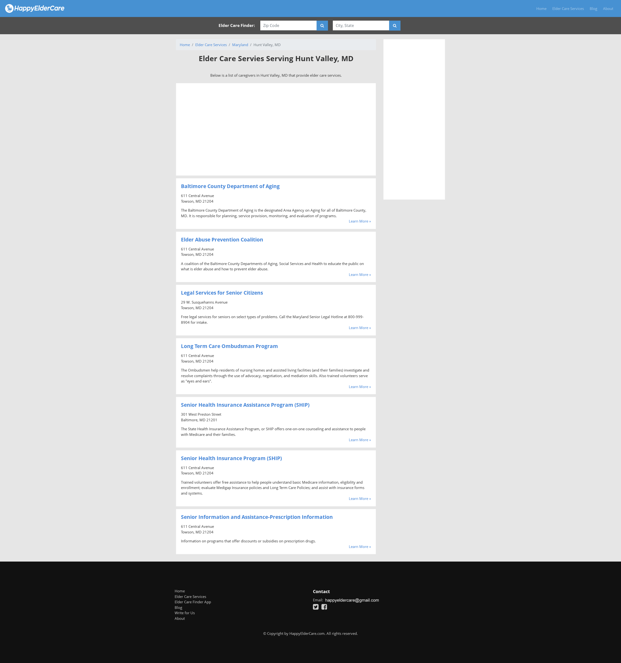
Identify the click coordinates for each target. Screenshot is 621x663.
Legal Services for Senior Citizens (222, 292)
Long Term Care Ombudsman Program (229, 346)
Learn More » (360, 221)
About (608, 8)
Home (541, 8)
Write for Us (185, 612)
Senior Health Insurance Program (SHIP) (231, 458)
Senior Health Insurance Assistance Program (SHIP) (245, 404)
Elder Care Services (568, 8)
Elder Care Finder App (193, 601)
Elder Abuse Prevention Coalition (222, 239)
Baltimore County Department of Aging (230, 186)
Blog (593, 8)
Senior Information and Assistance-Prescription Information (257, 517)
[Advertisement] (276, 129)
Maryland (240, 44)
